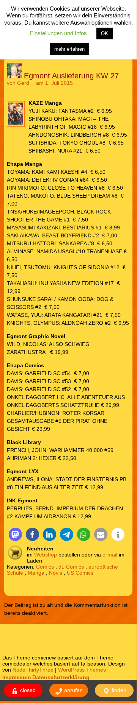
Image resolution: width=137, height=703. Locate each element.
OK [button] (104, 33)
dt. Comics (71, 567)
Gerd (23, 83)
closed (27, 690)
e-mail (109, 555)
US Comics (80, 573)
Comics (45, 567)
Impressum (16, 677)
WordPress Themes (82, 670)
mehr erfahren (69, 49)
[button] (15, 534)
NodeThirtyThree (33, 670)
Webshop (45, 555)
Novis (55, 573)
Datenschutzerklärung (61, 677)
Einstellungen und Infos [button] (58, 33)
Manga (36, 573)
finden (118, 690)
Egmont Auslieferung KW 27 (71, 76)
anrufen (73, 690)
